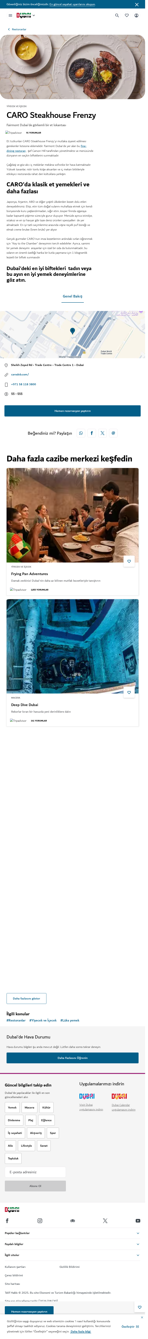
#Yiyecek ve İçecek (43, 1020)
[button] (130, 1327)
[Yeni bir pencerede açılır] (81, 433)
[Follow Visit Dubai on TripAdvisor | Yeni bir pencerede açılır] (72, 1220)
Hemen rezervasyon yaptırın (29, 1311)
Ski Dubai (19, 967)
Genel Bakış (72, 296)
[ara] (117, 15)
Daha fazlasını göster (26, 998)
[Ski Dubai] (73, 908)
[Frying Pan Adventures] (73, 515)
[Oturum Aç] (136, 15)
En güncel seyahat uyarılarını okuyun (72, 4)
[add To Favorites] (139, 1306)
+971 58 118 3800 (23, 384)
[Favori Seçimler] (127, 15)
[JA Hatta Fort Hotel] (73, 777)
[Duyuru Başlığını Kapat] (137, 4)
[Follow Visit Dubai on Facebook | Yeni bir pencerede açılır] (7, 1220)
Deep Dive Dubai (24, 705)
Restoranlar (19, 29)
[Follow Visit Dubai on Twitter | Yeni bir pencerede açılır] (105, 1220)
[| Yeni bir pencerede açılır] (40, 1220)
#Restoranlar (16, 1020)
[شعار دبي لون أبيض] (16, 1210)
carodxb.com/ (20, 374)
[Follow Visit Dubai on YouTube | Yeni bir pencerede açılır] (138, 1220)
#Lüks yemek (70, 1020)
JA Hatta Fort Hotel (27, 836)
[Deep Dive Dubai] (73, 646)
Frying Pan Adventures (29, 574)
